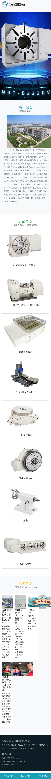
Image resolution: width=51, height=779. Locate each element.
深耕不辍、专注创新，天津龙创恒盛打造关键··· (6, 683)
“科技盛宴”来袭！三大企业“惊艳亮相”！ (19, 616)
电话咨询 (9, 776)
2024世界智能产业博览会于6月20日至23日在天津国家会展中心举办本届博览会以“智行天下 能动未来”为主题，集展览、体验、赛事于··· (6, 641)
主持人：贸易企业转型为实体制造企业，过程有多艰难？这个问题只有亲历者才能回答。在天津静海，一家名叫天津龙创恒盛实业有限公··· (6, 708)
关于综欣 (43, 776)
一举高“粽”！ (31, 611)
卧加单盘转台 (25, 352)
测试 (12, 764)
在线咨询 (26, 776)
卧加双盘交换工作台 (25, 392)
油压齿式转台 (25, 435)
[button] (24, 97)
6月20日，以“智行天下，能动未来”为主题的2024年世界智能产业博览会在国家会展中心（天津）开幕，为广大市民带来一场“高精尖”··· (19, 641)
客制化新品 (25, 563)
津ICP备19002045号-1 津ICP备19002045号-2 (29, 745)
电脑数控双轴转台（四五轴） (25, 305)
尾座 (25, 520)
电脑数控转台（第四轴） (25, 265)
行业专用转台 (25, 478)
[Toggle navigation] (5, 10)
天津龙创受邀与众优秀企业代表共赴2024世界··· (6, 616)
